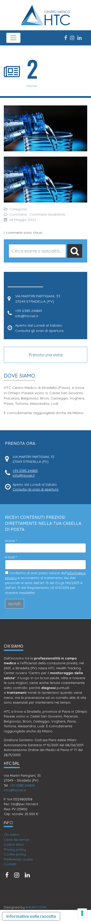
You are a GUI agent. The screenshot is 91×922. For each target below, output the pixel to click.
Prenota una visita (45, 354)
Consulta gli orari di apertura (39, 330)
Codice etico (14, 844)
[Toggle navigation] (13, 38)
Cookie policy (15, 854)
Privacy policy (15, 849)
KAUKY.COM (36, 907)
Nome (11, 541)
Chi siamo (11, 834)
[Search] (74, 251)
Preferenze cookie (18, 859)
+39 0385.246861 (28, 310)
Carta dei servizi (16, 840)
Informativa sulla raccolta (31, 916)
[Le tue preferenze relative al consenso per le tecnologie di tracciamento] (82, 913)
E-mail (11, 557)
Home (32, 85)
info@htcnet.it (26, 316)
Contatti (10, 864)
